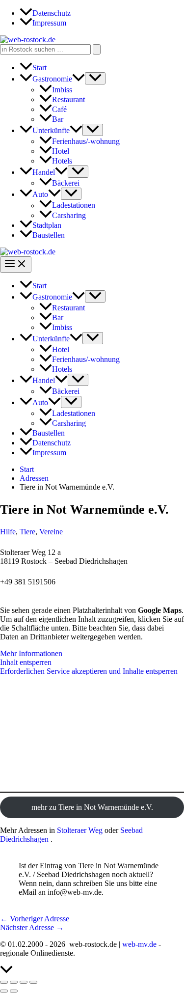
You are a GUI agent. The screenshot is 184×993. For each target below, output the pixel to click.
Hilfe (8, 531)
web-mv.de (139, 944)
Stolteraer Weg (80, 830)
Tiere (27, 531)
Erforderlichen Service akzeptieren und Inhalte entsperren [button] (89, 671)
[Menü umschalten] (95, 78)
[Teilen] (23, 982)
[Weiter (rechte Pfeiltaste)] (14, 991)
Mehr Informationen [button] (31, 653)
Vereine (51, 531)
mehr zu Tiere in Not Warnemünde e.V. (92, 807)
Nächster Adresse (32, 927)
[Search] (97, 49)
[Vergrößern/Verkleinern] (4, 982)
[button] (78, 79)
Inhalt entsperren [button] (26, 662)
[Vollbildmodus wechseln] (14, 982)
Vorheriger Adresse (34, 918)
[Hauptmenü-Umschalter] (15, 264)
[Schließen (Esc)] (33, 982)
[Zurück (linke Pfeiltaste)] (4, 991)
